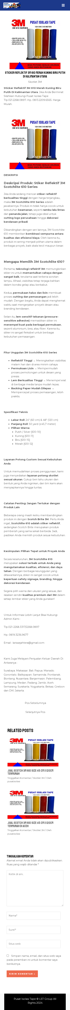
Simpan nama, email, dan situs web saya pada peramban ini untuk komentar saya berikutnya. (34, 959)
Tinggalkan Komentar (19, 778)
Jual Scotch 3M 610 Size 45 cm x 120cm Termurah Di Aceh (30, 824)
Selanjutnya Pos (35, 712)
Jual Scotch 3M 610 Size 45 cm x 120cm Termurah (30, 772)
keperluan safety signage (21, 579)
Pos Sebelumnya (35, 703)
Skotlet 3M (35, 81)
